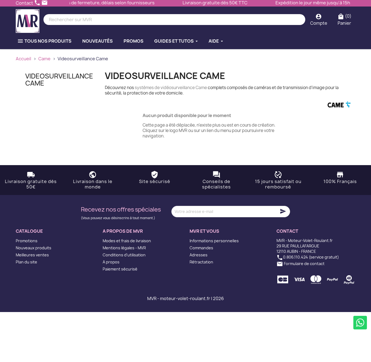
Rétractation (201, 262)
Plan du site (26, 262)
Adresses (198, 254)
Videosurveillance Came (59, 79)
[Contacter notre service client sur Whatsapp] (360, 322)
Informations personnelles (214, 240)
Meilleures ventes (32, 254)
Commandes (201, 247)
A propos (111, 262)
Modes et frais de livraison (127, 240)
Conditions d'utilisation (124, 254)
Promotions (26, 240)
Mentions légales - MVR (124, 247)
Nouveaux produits (33, 247)
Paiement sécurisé (120, 269)
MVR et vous (204, 231)
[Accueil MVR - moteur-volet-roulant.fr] (27, 20)
